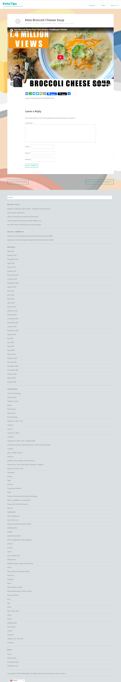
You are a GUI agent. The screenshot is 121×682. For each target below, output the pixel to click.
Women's (10, 643)
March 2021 (11, 267)
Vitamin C (10, 635)
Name (27, 147)
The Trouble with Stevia (15, 213)
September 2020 (13, 283)
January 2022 (12, 255)
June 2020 (10, 295)
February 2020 (12, 311)
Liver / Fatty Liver (13, 556)
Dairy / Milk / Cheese (55, 23)
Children (10, 437)
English (14, 680)
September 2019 (12, 330)
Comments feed (13, 662)
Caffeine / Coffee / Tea (15, 421)
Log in (9, 654)
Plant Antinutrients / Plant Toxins (19, 591)
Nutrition (10, 575)
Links (103, 5)
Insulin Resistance (14, 536)
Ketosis (10, 544)
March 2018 (11, 378)
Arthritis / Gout (12, 401)
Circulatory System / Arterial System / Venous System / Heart (28, 445)
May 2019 (10, 346)
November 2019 (12, 322)
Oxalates (10, 579)
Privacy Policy (61, 673)
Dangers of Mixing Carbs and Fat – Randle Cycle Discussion (28, 209)
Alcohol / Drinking (14, 393)
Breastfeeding (12, 417)
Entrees (10, 484)
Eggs (9, 480)
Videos (71, 23)
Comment (29, 123)
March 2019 (11, 354)
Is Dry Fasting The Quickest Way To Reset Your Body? (34, 236)
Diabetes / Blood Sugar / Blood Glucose (21, 461)
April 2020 (11, 303)
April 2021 (11, 263)
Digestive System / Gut (15, 468)
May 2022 (10, 251)
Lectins (10, 548)
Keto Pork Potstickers (19, 182)
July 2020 (10, 291)
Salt (8, 603)
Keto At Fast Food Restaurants (98, 182)
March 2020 (11, 307)
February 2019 (12, 358)
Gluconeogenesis (13, 516)
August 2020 (11, 287)
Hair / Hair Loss (13, 520)
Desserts (10, 457)
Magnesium (11, 559)
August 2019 (11, 334)
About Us (114, 5)
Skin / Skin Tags (13, 611)
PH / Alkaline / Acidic (14, 587)
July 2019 (10, 338)
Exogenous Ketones (14, 488)
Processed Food (13, 595)
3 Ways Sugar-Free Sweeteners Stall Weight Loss (24, 221)
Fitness (10, 508)
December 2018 (12, 366)
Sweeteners (11, 627)
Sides (66, 23)
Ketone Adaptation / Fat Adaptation (19, 540)
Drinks (9, 476)
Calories (10, 425)
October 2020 (12, 279)
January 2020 (12, 315)
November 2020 (13, 275)
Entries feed (11, 658)
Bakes (9, 405)
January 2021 (11, 271)
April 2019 (11, 350)
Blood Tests (11, 409)
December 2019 (12, 319)
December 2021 (12, 259)
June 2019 (10, 342)
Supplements (12, 623)
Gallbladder (11, 512)
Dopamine (11, 472)
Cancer (9, 429)
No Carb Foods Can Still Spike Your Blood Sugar (24, 225)
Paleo (9, 583)
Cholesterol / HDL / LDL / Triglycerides (21, 441)
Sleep (9, 615)
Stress (9, 619)
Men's (9, 567)
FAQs (9, 492)
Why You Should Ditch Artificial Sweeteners (22, 217)
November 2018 (12, 370)
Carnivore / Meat (13, 433)
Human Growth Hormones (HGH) (19, 524)
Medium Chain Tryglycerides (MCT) (20, 563)
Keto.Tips (10, 3)
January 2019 (11, 362)
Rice (8, 599)
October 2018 (11, 374)
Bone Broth (11, 413)
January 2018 (11, 382)
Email (27, 153)
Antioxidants (12, 397)
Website (28, 159)
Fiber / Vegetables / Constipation (19, 500)
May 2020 (10, 299)
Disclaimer (50, 673)
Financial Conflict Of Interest (17, 504)
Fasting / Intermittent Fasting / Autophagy (22, 496)
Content (92, 5)
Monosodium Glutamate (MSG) (18, 571)
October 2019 (11, 326)
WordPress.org (12, 666)
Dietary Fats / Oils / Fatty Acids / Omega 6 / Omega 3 (25, 464)
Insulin (10, 532)
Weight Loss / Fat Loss (15, 639)
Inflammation (12, 528)
